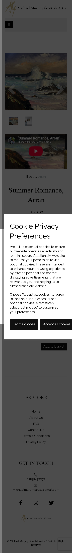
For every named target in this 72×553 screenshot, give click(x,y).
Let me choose (24, 324)
